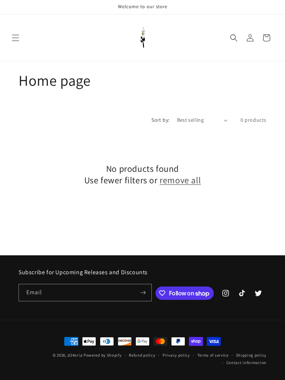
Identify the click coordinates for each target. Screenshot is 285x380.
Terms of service (213, 355)
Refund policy (142, 355)
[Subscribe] (143, 292)
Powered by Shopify (102, 355)
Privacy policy (176, 355)
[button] (15, 38)
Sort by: (160, 120)
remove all (180, 180)
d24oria (75, 355)
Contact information (246, 362)
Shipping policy (251, 355)
